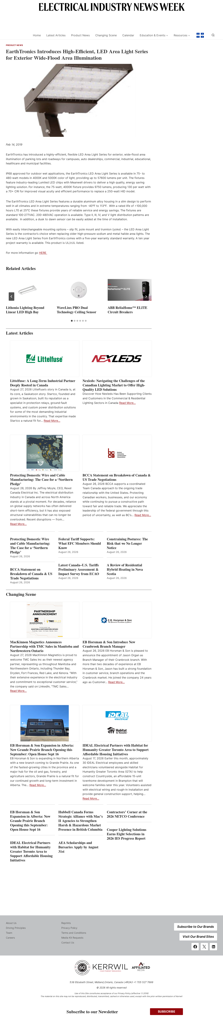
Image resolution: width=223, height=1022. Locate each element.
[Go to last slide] (11, 296)
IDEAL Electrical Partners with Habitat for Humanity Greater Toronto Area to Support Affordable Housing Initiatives (116, 749)
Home (37, 35)
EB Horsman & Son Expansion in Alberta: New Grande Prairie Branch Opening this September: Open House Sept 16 (42, 749)
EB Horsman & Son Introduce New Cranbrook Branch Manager (109, 644)
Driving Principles (16, 927)
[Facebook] (195, 946)
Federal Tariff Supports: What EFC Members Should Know (79, 543)
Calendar (128, 35)
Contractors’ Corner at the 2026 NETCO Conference (127, 814)
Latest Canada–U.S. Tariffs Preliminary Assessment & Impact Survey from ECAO (78, 569)
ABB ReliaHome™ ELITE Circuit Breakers (127, 309)
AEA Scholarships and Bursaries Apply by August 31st (78, 847)
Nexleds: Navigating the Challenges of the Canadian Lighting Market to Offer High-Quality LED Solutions (114, 385)
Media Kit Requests (72, 937)
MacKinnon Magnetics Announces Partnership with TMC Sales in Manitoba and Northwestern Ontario (44, 646)
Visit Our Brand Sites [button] (198, 936)
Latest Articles (56, 35)
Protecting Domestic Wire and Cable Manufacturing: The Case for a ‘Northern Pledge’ (41, 479)
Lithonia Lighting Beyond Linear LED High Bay (25, 309)
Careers (10, 937)
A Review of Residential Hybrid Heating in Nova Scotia (125, 569)
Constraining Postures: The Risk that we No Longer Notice (127, 543)
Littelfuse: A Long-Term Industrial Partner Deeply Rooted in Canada (42, 383)
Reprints (66, 922)
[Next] (146, 296)
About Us (11, 922)
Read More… (52, 420)
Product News (80, 35)
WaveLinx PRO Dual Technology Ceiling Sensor (76, 309)
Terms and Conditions (73, 932)
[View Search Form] (213, 35)
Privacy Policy (69, 927)
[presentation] (28, 290)
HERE (43, 252)
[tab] (72, 321)
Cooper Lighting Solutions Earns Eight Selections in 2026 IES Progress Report (127, 833)
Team (9, 932)
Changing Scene (106, 35)
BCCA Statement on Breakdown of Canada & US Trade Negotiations (117, 477)
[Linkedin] (213, 946)
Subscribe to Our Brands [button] (195, 926)
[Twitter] (204, 946)
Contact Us (67, 942)
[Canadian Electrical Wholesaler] (17, 35)
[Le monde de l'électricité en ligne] (200, 35)
